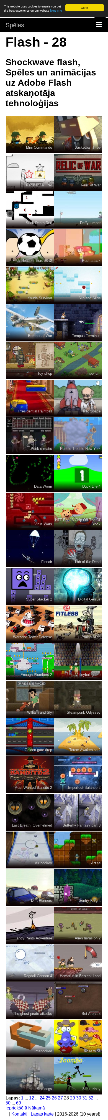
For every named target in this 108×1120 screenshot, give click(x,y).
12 (31, 1098)
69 (18, 1103)
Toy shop (44, 373)
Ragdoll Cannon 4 (38, 976)
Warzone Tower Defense (32, 637)
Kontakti (19, 1114)
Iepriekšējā (16, 1108)
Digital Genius (89, 599)
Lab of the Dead (88, 562)
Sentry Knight (90, 900)
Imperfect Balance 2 (84, 787)
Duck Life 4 (91, 486)
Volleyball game (88, 675)
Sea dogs (44, 1089)
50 (8, 1103)
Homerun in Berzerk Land (80, 976)
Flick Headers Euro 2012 (32, 261)
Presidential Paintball (35, 411)
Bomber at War (40, 336)
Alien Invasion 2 (88, 938)
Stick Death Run (39, 223)
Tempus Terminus (86, 336)
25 (48, 1098)
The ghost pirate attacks (32, 1014)
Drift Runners (41, 900)
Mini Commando (39, 147)
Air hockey (43, 863)
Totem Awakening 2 (85, 750)
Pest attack (91, 261)
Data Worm (43, 486)
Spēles (15, 25)
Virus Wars (43, 524)
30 (78, 1098)
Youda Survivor (40, 298)
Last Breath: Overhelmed (32, 825)
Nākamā (36, 1108)
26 (54, 1098)
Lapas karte (42, 1114)
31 (84, 1098)
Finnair (46, 562)
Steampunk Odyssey (84, 712)
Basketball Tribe (87, 147)
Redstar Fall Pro (39, 185)
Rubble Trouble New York (80, 449)
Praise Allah (91, 637)
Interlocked (43, 1051)
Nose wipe (92, 1051)
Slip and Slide (89, 298)
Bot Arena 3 (91, 1014)
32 (90, 1098)
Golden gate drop (38, 750)
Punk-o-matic (41, 449)
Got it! (85, 8)
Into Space (92, 411)
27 (60, 1098)
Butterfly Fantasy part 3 (82, 825)
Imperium (93, 373)
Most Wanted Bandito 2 (33, 787)
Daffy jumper (90, 223)
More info (56, 10)
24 (42, 1098)
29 (72, 1098)
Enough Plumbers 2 (36, 675)
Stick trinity (91, 1089)
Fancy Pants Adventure (33, 938)
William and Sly (39, 712)
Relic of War (91, 185)
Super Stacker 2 (39, 599)
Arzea (96, 863)
